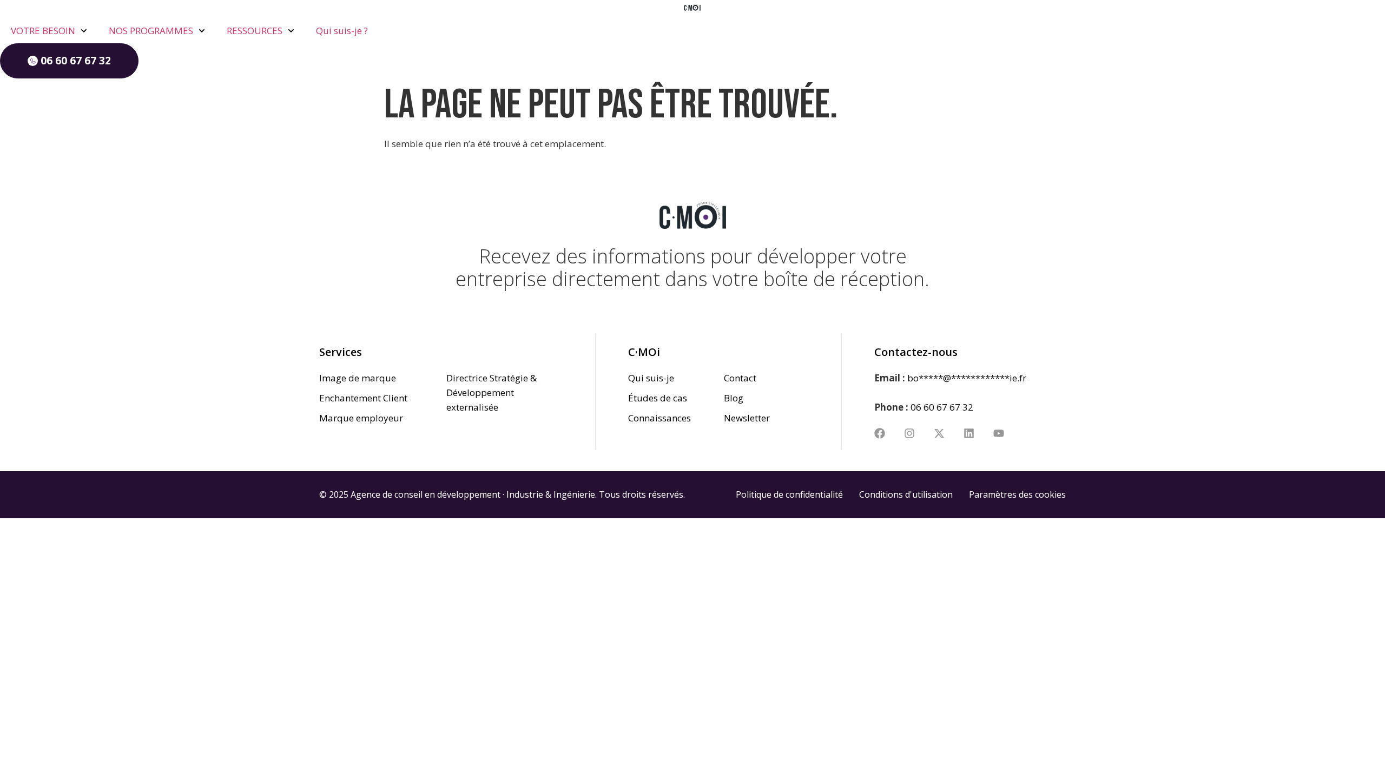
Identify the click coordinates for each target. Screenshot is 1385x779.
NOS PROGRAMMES (151, 30)
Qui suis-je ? (342, 30)
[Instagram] (909, 433)
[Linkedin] (969, 433)
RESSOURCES (254, 30)
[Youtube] (998, 433)
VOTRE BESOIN (43, 30)
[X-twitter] (939, 433)
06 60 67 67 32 (942, 407)
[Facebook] (879, 433)
